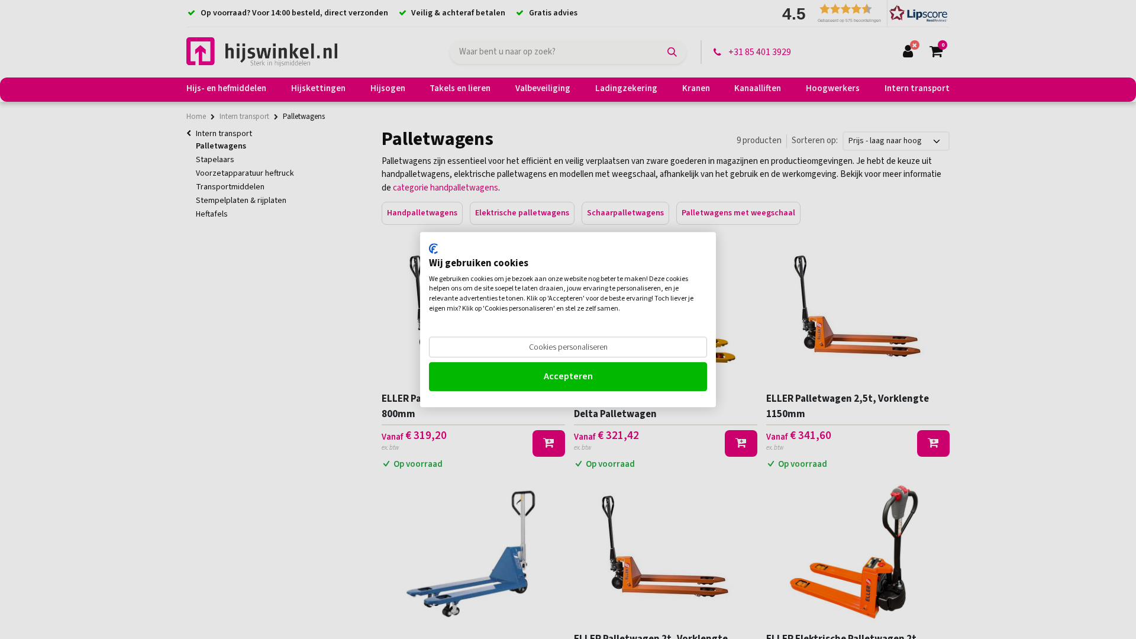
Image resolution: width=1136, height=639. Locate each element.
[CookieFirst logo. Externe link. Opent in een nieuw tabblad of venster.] (433, 248)
